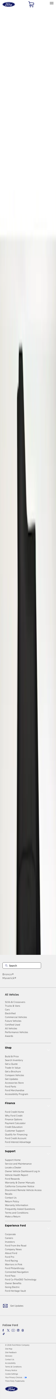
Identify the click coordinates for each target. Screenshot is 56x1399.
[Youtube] (13, 1330)
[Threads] (22, 1330)
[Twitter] (8, 1330)
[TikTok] (3, 1334)
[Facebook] (3, 1330)
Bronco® (8, 974)
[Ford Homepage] (11, 1391)
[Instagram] (18, 1330)
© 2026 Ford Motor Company (17, 1345)
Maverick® (9, 978)
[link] (8, 1349)
